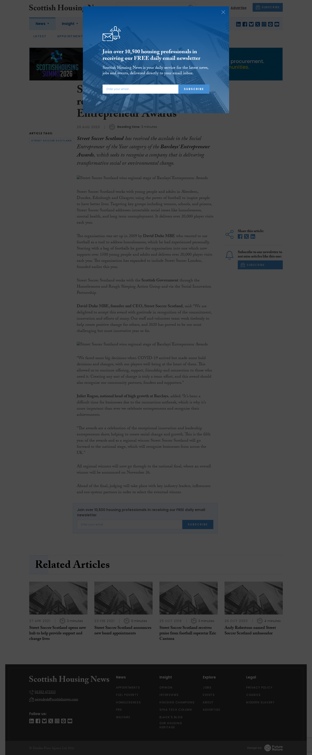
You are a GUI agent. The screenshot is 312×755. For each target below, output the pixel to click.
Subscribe (194, 89)
